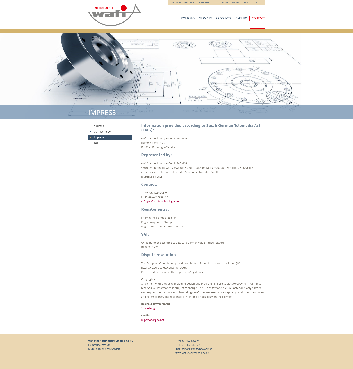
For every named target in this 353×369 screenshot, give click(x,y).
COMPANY (188, 18)
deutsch (189, 3)
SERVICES (205, 18)
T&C (96, 143)
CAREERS (241, 18)
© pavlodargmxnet (152, 320)
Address (99, 126)
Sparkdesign (148, 309)
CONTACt (258, 18)
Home (225, 3)
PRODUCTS (223, 18)
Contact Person (103, 132)
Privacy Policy (252, 3)
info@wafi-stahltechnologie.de (160, 202)
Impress (236, 3)
